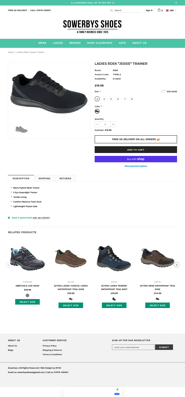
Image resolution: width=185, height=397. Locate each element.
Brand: (98, 70)
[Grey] (27, 295)
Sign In (149, 10)
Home (11, 52)
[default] (116, 394)
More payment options (136, 166)
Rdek (115, 70)
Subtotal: (99, 130)
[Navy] (114, 299)
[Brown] (71, 299)
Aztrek (71, 282)
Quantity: (99, 119)
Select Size (27, 302)
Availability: (100, 79)
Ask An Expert (41, 218)
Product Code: (102, 74)
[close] (176, 2)
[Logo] (93, 26)
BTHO (58, 368)
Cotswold (27, 282)
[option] (49, 92)
